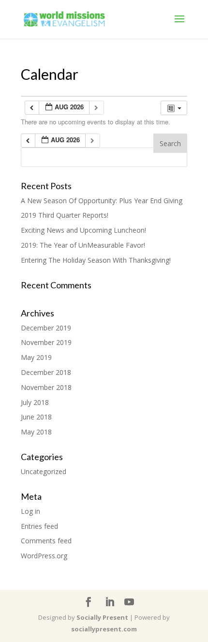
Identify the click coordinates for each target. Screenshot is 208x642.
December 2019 (46, 327)
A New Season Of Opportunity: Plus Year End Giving (101, 200)
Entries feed (39, 526)
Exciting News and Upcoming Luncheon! (83, 230)
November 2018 (46, 387)
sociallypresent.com (104, 629)
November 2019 (46, 342)
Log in (30, 511)
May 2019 (36, 357)
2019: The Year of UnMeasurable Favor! (83, 245)
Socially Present (102, 617)
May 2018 (36, 431)
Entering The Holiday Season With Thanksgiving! (96, 260)
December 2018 (46, 372)
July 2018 (35, 402)
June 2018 (36, 416)
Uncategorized (43, 471)
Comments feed (46, 540)
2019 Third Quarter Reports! (64, 215)
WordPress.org (44, 555)
